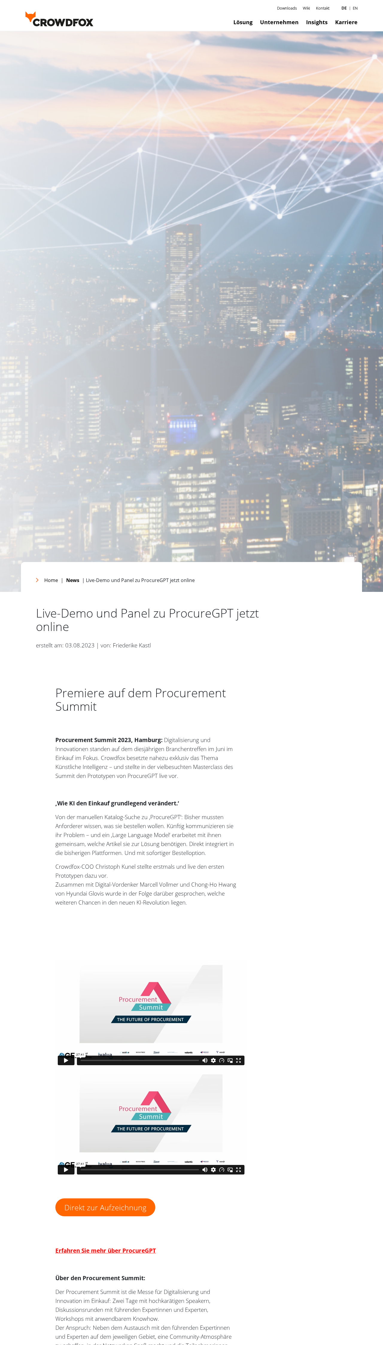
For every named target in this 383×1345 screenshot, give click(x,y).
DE (344, 8)
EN (355, 8)
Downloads (287, 8)
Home (51, 580)
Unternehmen (279, 22)
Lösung (243, 22)
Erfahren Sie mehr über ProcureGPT (105, 1251)
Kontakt (322, 8)
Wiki (306, 8)
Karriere (346, 22)
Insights (317, 22)
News (72, 580)
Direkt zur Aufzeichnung (105, 1207)
